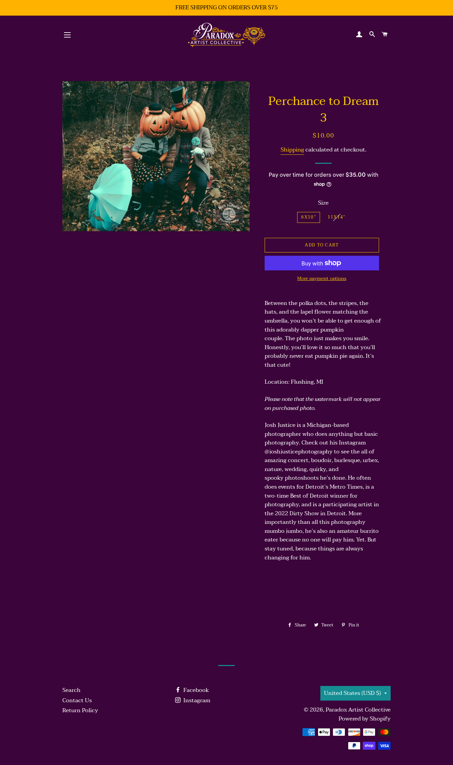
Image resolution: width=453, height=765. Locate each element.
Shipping (292, 149)
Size (323, 203)
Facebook (195, 690)
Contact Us (77, 700)
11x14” (337, 217)
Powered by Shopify (365, 718)
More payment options (321, 278)
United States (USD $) (352, 693)
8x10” (308, 217)
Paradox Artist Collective (358, 710)
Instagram (196, 700)
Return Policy (80, 710)
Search (71, 690)
